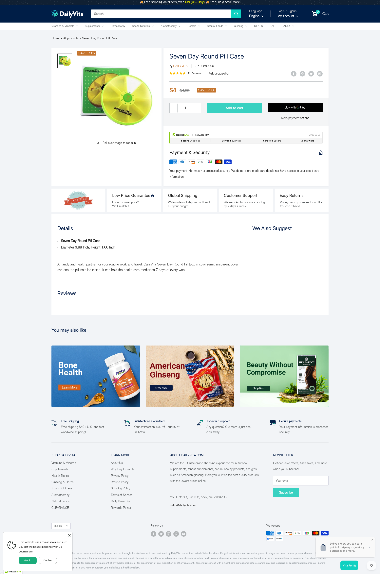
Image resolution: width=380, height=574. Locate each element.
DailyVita (180, 66)
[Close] (69, 535)
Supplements (92, 26)
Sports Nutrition (141, 26)
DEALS (258, 26)
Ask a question (219, 73)
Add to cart (234, 108)
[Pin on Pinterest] (302, 73)
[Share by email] (320, 73)
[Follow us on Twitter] (161, 534)
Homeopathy (118, 26)
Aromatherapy (169, 26)
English (58, 526)
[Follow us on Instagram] (168, 534)
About (286, 26)
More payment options (295, 118)
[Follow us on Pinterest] (176, 534)
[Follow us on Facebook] (153, 534)
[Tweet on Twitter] (311, 73)
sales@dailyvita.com (183, 505)
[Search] (236, 13)
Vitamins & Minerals (62, 26)
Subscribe (286, 492)
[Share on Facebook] (293, 73)
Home (55, 38)
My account (286, 16)
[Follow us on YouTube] (183, 534)
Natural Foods (215, 26)
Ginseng (238, 26)
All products (70, 38)
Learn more (26, 551)
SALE (273, 26)
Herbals (191, 26)
